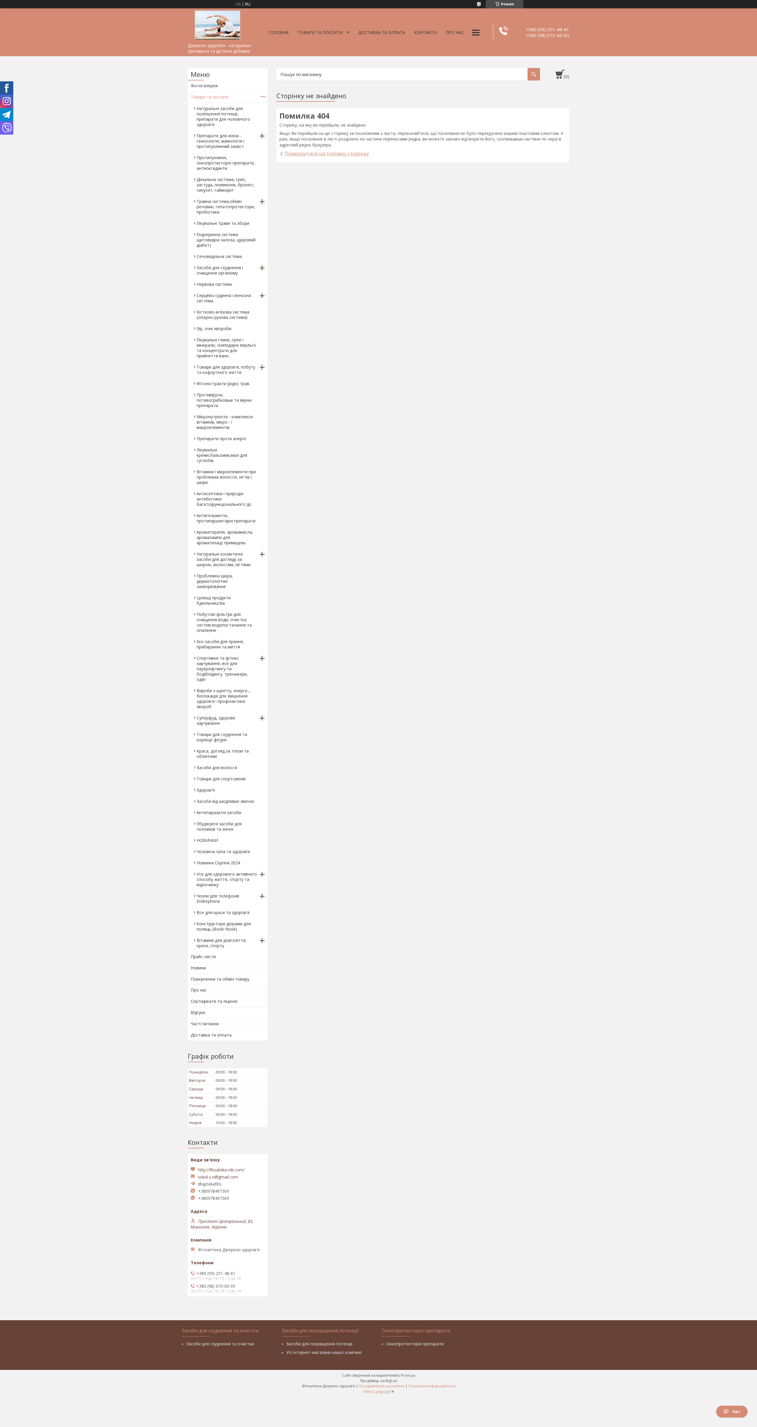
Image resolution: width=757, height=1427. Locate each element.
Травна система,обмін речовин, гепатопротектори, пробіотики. (226, 206)
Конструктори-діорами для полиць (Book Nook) (224, 926)
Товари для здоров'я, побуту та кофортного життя (226, 369)
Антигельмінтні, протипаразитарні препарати (226, 518)
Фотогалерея (204, 85)
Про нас (455, 32)
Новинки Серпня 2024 (218, 863)
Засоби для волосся (217, 767)
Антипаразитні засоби (219, 812)
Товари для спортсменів (221, 779)
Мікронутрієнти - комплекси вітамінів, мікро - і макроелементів (225, 422)
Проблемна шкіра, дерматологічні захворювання (215, 581)
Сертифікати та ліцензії (214, 1001)
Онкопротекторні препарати (415, 1344)
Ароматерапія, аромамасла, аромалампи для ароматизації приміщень (225, 537)
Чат (736, 1411)
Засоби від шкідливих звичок (225, 801)
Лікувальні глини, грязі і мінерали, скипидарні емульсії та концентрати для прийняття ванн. (226, 348)
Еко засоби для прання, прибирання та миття (220, 644)
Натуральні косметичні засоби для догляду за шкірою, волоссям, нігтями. (224, 559)
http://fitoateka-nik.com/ (221, 1170)
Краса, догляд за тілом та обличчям (223, 753)
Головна (278, 32)
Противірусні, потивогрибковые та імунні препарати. (224, 400)
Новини (198, 968)
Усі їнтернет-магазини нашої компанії (324, 1352)
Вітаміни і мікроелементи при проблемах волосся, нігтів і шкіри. (226, 477)
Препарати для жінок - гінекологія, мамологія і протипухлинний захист (220, 141)
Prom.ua (408, 1375)
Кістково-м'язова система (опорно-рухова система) (223, 314)
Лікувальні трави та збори (223, 223)
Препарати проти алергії (221, 438)
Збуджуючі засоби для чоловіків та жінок (219, 826)
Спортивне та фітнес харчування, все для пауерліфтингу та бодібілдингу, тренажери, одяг (222, 668)
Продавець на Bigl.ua (378, 1380)
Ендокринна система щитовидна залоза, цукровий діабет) (226, 240)
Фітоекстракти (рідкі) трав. (223, 383)
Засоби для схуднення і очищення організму (220, 270)
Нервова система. (215, 284)
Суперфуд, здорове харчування (216, 720)
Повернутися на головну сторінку (327, 153)
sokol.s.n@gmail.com (218, 1177)
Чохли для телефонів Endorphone (218, 898)
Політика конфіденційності (431, 1386)
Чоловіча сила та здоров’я (223, 851)
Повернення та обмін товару (220, 979)
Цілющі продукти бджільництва (214, 600)
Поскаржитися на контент (382, 1386)
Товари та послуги (319, 32)
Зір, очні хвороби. (214, 328)
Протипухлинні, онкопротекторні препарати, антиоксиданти (226, 163)
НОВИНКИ (207, 840)
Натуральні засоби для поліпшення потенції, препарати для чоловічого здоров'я (223, 116)
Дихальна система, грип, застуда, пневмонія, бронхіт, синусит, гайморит (225, 185)
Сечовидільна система (219, 256)
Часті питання (205, 1023)
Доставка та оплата (381, 32)
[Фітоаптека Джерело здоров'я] (217, 24)
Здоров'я (206, 790)
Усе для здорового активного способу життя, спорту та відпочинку (227, 879)
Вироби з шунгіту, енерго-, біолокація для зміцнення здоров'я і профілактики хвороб (223, 698)
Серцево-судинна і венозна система (224, 298)
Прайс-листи (203, 956)
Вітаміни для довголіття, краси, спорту (222, 942)
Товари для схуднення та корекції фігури (222, 737)
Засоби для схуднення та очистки (220, 1344)
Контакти (425, 32)
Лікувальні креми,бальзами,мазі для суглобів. (222, 455)
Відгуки (198, 1012)
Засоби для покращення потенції (319, 1344)
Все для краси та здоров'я (223, 912)
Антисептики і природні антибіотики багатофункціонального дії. (224, 499)
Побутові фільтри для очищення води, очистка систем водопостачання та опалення (224, 622)
